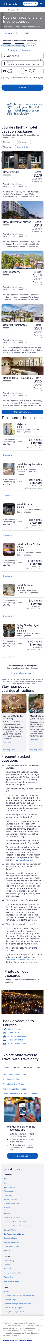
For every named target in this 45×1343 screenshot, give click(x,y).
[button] (22, 455)
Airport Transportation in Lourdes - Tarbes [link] (19, 1094)
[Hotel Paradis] (23, 183)
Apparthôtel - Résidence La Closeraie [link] (21, 959)
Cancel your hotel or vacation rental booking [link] (19, 1295)
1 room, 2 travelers (9, 50)
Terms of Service (25, 1340)
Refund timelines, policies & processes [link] (17, 1304)
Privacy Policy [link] (9, 1261)
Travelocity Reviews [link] (11, 1238)
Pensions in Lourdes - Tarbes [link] (14, 1074)
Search (22, 87)
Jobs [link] (5, 1183)
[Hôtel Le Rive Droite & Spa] (23, 556)
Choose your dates (22, 412)
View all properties (22, 673)
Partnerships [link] (8, 1191)
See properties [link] (9, 749)
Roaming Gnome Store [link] (12, 1203)
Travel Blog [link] (8, 1250)
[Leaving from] (23, 56)
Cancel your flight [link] (10, 1300)
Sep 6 (31, 72)
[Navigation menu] (41, 4)
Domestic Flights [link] (10, 1230)
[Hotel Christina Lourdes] (23, 233)
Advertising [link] (8, 1207)
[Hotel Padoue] (23, 596)
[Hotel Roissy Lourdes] (23, 476)
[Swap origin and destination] (40, 59)
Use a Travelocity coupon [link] (13, 1308)
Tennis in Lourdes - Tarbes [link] (13, 1084)
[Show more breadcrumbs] (4, 10)
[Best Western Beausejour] (23, 285)
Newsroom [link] (8, 1195)
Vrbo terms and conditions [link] (13, 1273)
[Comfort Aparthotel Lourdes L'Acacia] (23, 338)
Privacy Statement (10, 1340)
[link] (22, 1029)
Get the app (22, 1156)
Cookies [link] (7, 1265)
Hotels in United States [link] (12, 1218)
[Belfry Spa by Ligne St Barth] (23, 637)
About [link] (6, 1179)
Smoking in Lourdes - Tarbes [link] (14, 1089)
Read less (7, 742)
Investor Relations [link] (10, 1199)
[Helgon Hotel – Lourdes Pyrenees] (23, 391)
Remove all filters (23, 147)
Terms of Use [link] (8, 1269)
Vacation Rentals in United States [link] (15, 1222)
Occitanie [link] (11, 10)
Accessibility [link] (8, 1277)
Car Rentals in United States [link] (14, 1234)
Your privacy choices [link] (11, 1281)
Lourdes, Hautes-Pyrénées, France (23, 64)
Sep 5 (9, 72)
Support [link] (7, 1291)
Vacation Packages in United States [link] (16, 1226)
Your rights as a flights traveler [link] (14, 1312)
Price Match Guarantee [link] (23, 860)
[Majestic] (23, 435)
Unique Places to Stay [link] (12, 1246)
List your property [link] (10, 1187)
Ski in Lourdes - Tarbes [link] (11, 1079)
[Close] (42, 1319)
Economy (26, 50)
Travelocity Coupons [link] (11, 1242)
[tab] (8, 33)
